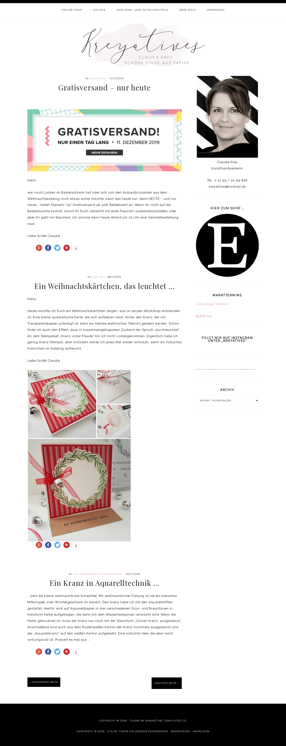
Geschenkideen (85, 574)
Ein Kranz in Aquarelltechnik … (105, 583)
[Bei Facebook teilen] (48, 248)
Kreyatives (143, 44)
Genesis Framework (151, 731)
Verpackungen (110, 574)
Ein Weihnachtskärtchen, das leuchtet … (104, 286)
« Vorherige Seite (44, 682)
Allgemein (97, 78)
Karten (97, 277)
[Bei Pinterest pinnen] (66, 248)
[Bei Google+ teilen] (39, 248)
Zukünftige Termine (212, 304)
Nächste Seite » (166, 683)
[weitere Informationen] (76, 248)
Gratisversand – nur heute (104, 87)
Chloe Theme (118, 731)
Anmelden (201, 731)
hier (204, 316)
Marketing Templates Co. (166, 720)
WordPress (180, 731)
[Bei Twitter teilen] (57, 248)
